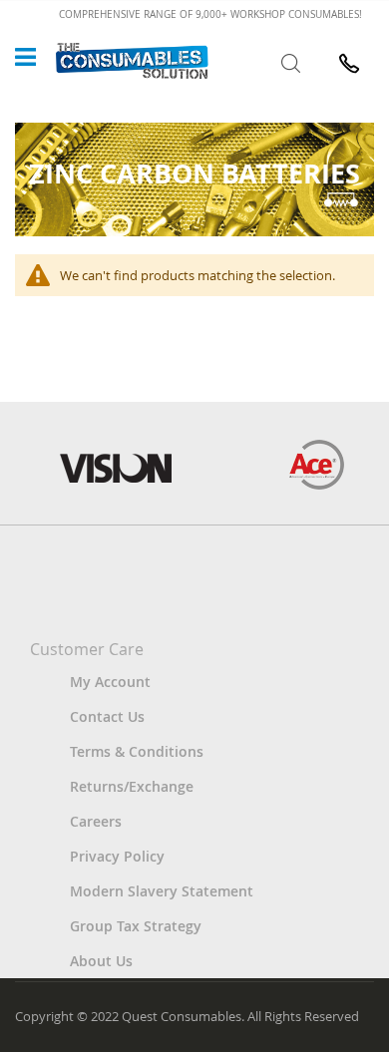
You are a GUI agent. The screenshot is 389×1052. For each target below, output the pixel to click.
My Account (110, 681)
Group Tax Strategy (135, 925)
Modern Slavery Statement (161, 890)
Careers (96, 821)
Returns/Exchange (132, 786)
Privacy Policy (117, 856)
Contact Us (107, 716)
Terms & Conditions (136, 751)
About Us (101, 960)
